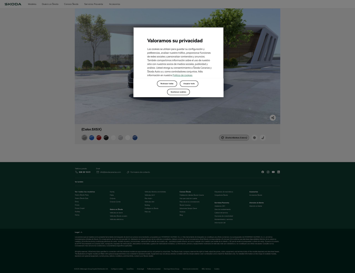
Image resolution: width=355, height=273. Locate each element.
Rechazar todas (167, 84)
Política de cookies (182, 75)
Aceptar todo (189, 84)
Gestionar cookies (178, 92)
